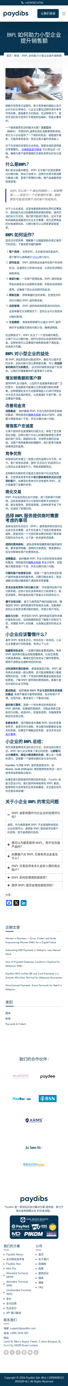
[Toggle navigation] (63, 13)
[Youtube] (30, 1352)
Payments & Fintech (15, 1024)
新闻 (16, 55)
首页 (9, 55)
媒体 (8, 1013)
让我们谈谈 (48, 13)
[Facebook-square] (6, 1352)
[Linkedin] (24, 1352)
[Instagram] (18, 1352)
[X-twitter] (12, 1352)
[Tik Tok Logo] (36, 1352)
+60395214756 (34, 3)
